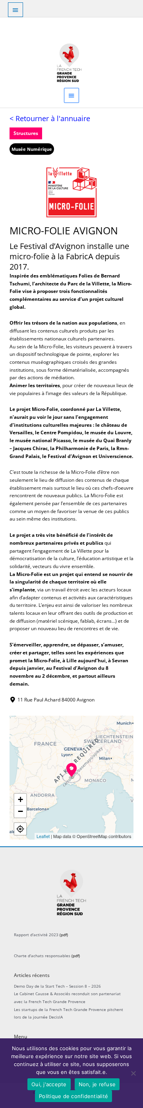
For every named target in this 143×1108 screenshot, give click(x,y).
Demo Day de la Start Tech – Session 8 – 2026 (57, 986)
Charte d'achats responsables (42, 955)
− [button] (20, 811)
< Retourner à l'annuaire (50, 118)
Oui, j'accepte (49, 1084)
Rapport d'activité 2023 (36, 934)
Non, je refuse (97, 1084)
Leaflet (43, 836)
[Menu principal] (71, 95)
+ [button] (20, 799)
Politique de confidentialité (73, 1096)
